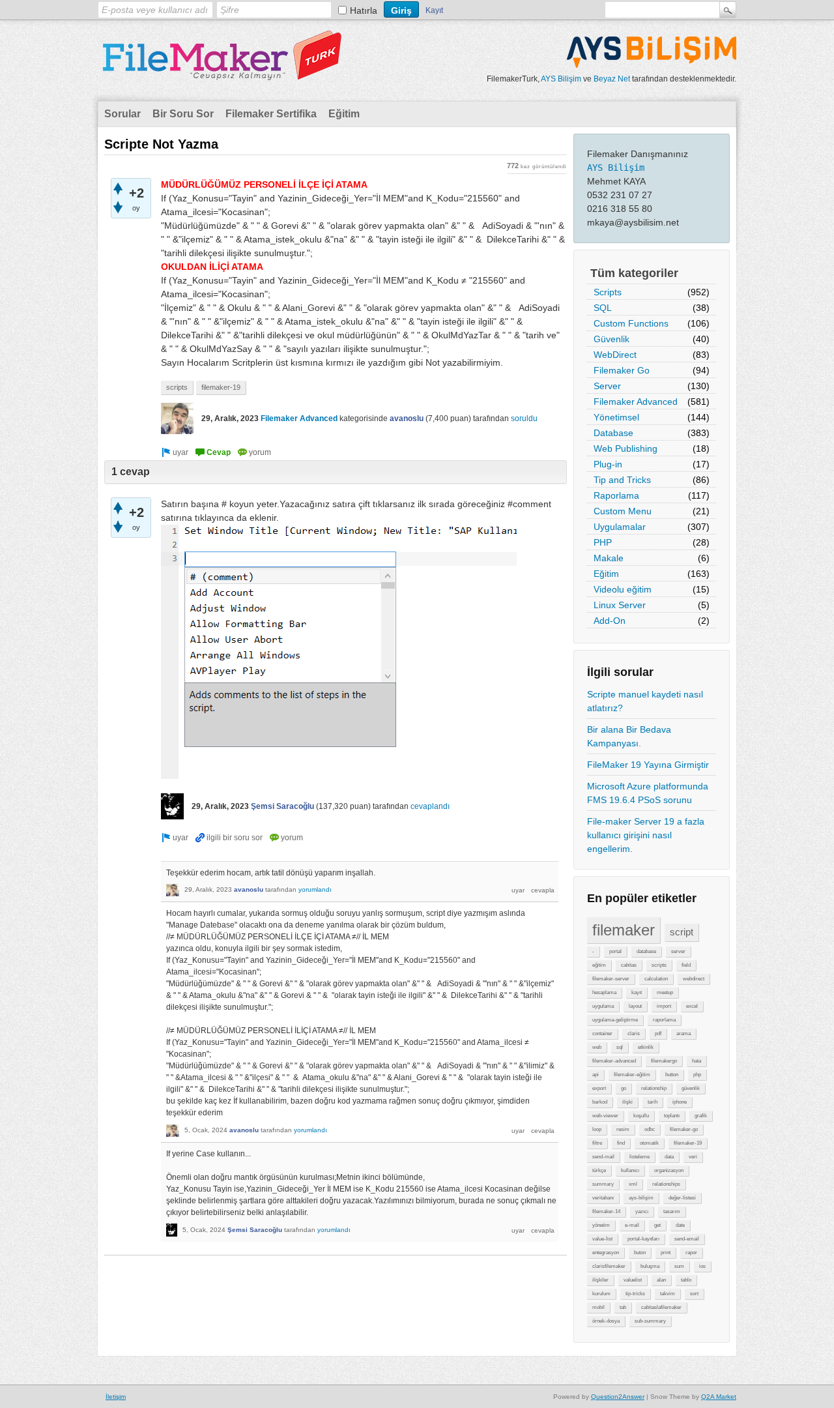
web (596, 1047)
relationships (666, 1184)
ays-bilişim (641, 1198)
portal (615, 951)
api (595, 1075)
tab (623, 1307)
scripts (659, 965)
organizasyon (668, 1170)
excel (692, 1006)
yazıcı (641, 1211)
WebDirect (615, 354)
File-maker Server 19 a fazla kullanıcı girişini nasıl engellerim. (645, 835)
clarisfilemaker (609, 1266)
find (621, 1143)
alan (661, 1280)
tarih (652, 1102)
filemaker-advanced (614, 1061)
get (657, 1225)
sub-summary (650, 1321)
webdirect (693, 979)
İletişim (116, 1396)
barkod (599, 1102)
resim (622, 1129)
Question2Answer (617, 1396)
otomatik (649, 1143)
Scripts (608, 292)
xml (633, 1184)
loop (596, 1129)
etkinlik (646, 1047)
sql (619, 1047)
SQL (603, 307)
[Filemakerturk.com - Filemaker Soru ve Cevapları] (221, 72)
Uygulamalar (620, 526)
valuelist (633, 1280)
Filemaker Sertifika (271, 113)
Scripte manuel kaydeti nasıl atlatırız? (645, 701)
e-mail (632, 1225)
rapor (691, 1252)
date (680, 1225)
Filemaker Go (622, 370)
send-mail (603, 1157)
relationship (654, 1088)
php (697, 1075)
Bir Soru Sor (183, 113)
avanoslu (407, 418)
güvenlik (691, 1088)
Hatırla (363, 10)
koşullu (641, 1116)
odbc (649, 1129)
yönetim (601, 1225)
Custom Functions (631, 323)
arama (683, 1033)
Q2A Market (718, 1396)
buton (640, 1252)
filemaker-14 (606, 1211)
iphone (679, 1102)
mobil (598, 1307)
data (669, 1157)
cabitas (629, 965)
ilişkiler (600, 1280)
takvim (667, 1294)
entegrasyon (605, 1252)
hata (696, 1061)
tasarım (671, 1211)
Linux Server (620, 605)
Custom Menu (623, 511)
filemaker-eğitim (632, 1075)
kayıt (636, 992)
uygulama (603, 1006)
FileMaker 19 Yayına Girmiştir (648, 764)
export (599, 1088)
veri (693, 1157)
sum (679, 1266)
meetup (665, 992)
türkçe (599, 1170)
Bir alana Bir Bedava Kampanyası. (629, 736)
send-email (686, 1239)
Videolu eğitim (623, 589)
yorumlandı (315, 889)
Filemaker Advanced (636, 401)
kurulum (601, 1294)
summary (603, 1184)
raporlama (664, 1020)
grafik (701, 1116)
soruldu (524, 418)
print (665, 1252)
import (664, 1006)
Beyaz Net (612, 78)
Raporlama (616, 495)
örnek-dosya (606, 1321)
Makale (609, 558)
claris (633, 1033)
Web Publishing (625, 448)
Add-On (610, 620)
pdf (658, 1033)
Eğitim (344, 113)
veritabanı (603, 1198)
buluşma (649, 1266)
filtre (597, 1143)
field (686, 965)
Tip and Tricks (622, 480)
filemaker (623, 930)
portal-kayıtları (643, 1239)
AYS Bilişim (561, 78)
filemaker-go (684, 1129)
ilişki (627, 1102)
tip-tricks (635, 1294)
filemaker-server (610, 979)
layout (635, 1006)
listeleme (639, 1157)
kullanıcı (630, 1170)
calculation (656, 979)
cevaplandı (430, 806)
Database (613, 433)
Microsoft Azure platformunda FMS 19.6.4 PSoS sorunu (647, 793)
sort (694, 1294)
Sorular (122, 113)
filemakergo (664, 1061)
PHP (603, 542)
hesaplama (604, 992)
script (681, 931)
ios (702, 1266)
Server (607, 386)
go (623, 1088)
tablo (686, 1280)
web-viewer (605, 1116)
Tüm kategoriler (634, 273)
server (678, 951)
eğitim (599, 965)
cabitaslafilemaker (661, 1307)
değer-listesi (682, 1198)
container (602, 1033)
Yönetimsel (616, 417)
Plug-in (608, 464)
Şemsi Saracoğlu (282, 806)
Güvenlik (611, 339)
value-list (602, 1239)
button (671, 1075)
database (646, 951)
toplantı (672, 1116)
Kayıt (434, 10)
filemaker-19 (688, 1143)
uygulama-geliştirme (615, 1020)
